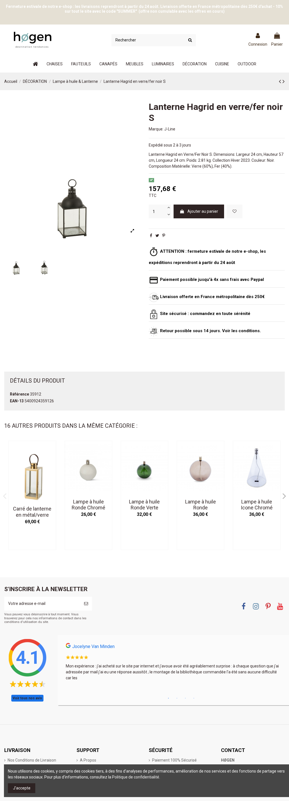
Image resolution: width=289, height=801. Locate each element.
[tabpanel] (173, 663)
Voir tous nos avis (27, 698)
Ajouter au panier (202, 211)
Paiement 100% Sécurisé (174, 760)
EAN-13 (17, 401)
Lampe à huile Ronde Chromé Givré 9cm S (88, 508)
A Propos (88, 760)
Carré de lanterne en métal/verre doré (32, 515)
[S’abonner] (86, 604)
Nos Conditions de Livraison (32, 760)
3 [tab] (185, 698)
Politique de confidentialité (135, 777)
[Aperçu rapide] (51, 459)
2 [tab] (177, 698)
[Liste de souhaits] (234, 211)
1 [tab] (168, 698)
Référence (19, 394)
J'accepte (21, 788)
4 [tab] (194, 698)
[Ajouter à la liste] (51, 449)
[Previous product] (281, 81)
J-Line (169, 129)
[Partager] (151, 235)
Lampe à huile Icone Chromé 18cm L (257, 508)
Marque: (156, 129)
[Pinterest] (163, 235)
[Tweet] (157, 235)
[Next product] (284, 81)
